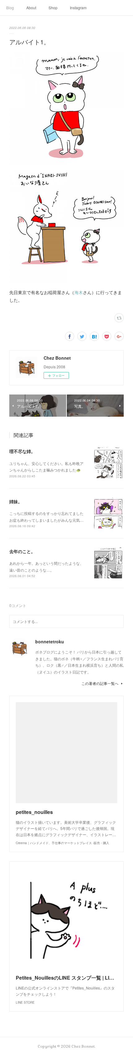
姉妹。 (15, 501)
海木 (78, 292)
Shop (53, 7)
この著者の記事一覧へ (99, 683)
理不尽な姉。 (22, 451)
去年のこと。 (22, 551)
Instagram (78, 7)
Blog (10, 7)
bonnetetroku (49, 641)
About (31, 7)
